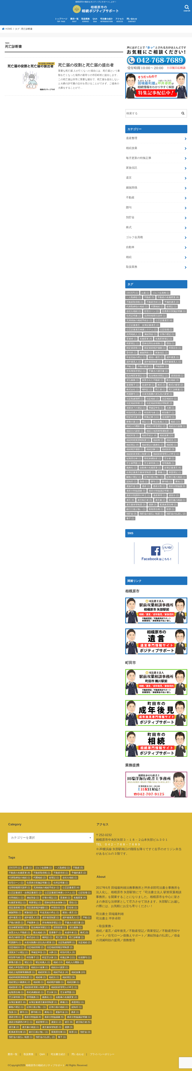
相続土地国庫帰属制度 (159, 431)
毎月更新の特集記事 (138, 157)
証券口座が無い (153, 477)
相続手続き (149, 435)
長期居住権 (156, 509)
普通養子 (132, 385)
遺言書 (160, 500)
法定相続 (152, 398)
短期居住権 (133, 458)
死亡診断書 (176, 389)
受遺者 (131, 338)
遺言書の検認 (177, 500)
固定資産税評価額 (155, 348)
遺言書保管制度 (136, 504)
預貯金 (130, 217)
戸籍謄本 (161, 366)
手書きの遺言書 (158, 371)
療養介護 (132, 421)
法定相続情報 (134, 403)
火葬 (170, 408)
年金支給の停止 (136, 357)
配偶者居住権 (168, 504)
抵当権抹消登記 (158, 375)
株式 (129, 227)
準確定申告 (156, 408)
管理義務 (168, 463)
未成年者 (148, 385)
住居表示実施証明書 (174, 311)
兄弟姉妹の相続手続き (139, 320)
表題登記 (175, 472)
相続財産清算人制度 (138, 454)
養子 (130, 518)
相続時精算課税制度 (138, 440)
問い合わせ (132, 20)
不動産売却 (153, 302)
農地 (179, 481)
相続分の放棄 (177, 426)
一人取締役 (133, 297)
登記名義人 (160, 421)
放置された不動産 (152, 380)
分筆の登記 (167, 334)
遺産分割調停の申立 (138, 495)
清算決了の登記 (136, 408)
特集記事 (151, 417)
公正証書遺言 (163, 320)
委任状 (131, 352)
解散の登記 (133, 477)
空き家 (169, 458)
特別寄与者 (151, 412)
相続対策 (132, 435)
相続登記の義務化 (152, 445)
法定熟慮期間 (134, 398)
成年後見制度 (152, 361)
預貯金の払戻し (176, 513)
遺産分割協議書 (136, 490)
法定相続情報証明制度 (159, 403)
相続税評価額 (134, 449)
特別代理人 (133, 412)
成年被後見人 (172, 361)
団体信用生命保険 (152, 343)
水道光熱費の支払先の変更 (157, 394)
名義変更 (146, 338)
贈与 (129, 207)
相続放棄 (131, 148)
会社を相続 (133, 311)
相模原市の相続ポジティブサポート (45, 1065)
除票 (170, 509)
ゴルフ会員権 (134, 237)
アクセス (120, 20)
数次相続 (172, 380)
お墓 (145, 293)
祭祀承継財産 (152, 458)
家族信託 (131, 167)
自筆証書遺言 (172, 467)
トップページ (61, 20)
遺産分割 (159, 486)
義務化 (131, 467)
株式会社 (132, 389)
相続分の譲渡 (134, 431)
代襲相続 (157, 306)
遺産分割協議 (177, 486)
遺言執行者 (144, 500)
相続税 (171, 445)
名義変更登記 (163, 338)
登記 (146, 421)
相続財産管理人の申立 (166, 454)
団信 (170, 343)
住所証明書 (133, 315)
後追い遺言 (156, 357)
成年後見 (172, 357)
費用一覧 (74, 20)
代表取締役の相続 (137, 306)
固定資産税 (133, 348)
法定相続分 (169, 398)
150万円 (132, 293)
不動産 (130, 197)
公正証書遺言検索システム (141, 329)
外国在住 (175, 348)
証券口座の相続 (176, 477)
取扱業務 (85, 20)
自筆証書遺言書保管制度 (140, 472)
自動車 (130, 247)
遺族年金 (132, 486)
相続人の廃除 (134, 426)
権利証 (147, 389)
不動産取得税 (134, 302)
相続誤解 (152, 449)
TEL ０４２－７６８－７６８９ (118, 844)
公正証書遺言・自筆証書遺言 (142, 325)
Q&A (95, 20)
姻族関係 (131, 187)
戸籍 (130, 366)
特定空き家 (133, 417)
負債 (144, 481)
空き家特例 (151, 463)
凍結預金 (150, 334)
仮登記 (171, 306)
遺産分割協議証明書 (160, 490)
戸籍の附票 (144, 366)
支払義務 (132, 380)
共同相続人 (133, 334)
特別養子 (168, 412)
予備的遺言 (171, 302)
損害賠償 (177, 375)
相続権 (158, 440)
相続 (129, 257)
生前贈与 (168, 417)
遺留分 (174, 495)
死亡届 (160, 389)
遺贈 (153, 504)
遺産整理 (131, 138)
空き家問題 (133, 463)
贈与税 (167, 481)
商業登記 (132, 343)
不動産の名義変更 (168, 297)
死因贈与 (132, 394)
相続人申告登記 (156, 426)
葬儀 (162, 472)
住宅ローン (151, 311)
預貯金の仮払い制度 (151, 513)
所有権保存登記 (136, 371)
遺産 (146, 486)
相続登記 (132, 445)
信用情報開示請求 (155, 315)
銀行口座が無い (136, 509)
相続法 (171, 440)
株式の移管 (176, 385)
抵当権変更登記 (136, 375)
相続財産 (168, 449)
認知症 (131, 481)
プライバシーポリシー (102, 1054)
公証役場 (166, 329)
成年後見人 (133, 361)
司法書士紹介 (106, 20)
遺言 (129, 177)
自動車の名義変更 (150, 467)
